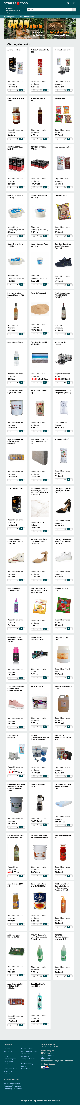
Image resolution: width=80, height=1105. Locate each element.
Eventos (7, 1049)
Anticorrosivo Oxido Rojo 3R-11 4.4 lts (15, 392)
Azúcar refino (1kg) (62, 439)
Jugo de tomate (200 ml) (63, 836)
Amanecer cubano (14, 50)
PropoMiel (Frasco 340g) (38, 99)
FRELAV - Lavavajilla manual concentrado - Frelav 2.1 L (39, 937)
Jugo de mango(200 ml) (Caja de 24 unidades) (15, 441)
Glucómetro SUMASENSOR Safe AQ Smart (63, 737)
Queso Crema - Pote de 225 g (15, 245)
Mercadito (8, 1051)
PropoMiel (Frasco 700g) (61, 638)
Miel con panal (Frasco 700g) (16, 99)
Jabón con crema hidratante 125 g (14, 936)
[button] (9, 28)
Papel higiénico (37, 686)
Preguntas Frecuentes (12, 1086)
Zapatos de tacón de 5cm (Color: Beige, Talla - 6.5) (39, 541)
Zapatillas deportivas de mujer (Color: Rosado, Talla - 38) (16, 688)
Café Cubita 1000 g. (15, 488)
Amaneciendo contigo (63, 147)
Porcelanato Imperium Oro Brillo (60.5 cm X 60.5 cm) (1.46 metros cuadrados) (39, 491)
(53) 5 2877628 (48, 1056)
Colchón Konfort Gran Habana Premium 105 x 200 (63, 786)
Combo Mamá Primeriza (13, 736)
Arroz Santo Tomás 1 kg (39, 392)
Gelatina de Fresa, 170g (62, 589)
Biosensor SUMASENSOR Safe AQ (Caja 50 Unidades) (40, 737)
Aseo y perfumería (28, 1059)
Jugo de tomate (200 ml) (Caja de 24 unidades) (15, 986)
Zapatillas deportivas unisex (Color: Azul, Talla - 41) (63, 246)
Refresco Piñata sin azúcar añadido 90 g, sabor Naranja (39, 590)
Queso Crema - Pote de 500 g (15, 196)
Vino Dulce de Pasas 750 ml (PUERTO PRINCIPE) (62, 295)
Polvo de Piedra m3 (38, 293)
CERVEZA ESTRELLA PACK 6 (15, 148)
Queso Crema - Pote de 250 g (39, 196)
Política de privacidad (12, 1083)
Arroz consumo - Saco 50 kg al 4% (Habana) (63, 392)
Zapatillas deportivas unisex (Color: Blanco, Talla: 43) (63, 541)
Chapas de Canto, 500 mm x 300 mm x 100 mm (39, 441)
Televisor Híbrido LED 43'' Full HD (39, 343)
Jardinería (7, 1074)
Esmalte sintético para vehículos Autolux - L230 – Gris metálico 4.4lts (16, 787)
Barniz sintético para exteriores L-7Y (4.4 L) (39, 836)
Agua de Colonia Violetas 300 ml (14, 589)
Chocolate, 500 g (61, 195)
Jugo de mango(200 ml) (15, 885)
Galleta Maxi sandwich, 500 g (40, 51)
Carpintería (25, 1069)
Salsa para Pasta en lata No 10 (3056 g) (38, 885)
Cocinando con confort (63, 50)
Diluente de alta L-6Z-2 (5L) (63, 687)
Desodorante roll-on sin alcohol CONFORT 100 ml (16, 639)
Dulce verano (60, 98)
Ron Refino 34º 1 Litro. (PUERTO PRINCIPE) (16, 836)
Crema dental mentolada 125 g (37, 638)
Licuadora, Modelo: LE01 (38, 785)
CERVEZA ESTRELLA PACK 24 (38, 148)
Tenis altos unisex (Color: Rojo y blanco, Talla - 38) (15, 541)
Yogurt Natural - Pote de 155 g (39, 245)
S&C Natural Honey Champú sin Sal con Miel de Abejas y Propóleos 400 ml (62, 887)
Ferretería (25, 1056)
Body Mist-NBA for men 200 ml (38, 985)
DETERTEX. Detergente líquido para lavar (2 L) (62, 937)
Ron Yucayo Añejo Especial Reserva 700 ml (16, 295)
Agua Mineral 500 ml (15, 342)
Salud (6, 1064)
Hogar (6, 1056)
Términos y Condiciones (13, 1088)
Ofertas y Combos (28, 1049)
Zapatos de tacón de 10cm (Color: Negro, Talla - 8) (63, 490)
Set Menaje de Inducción (60, 343)
